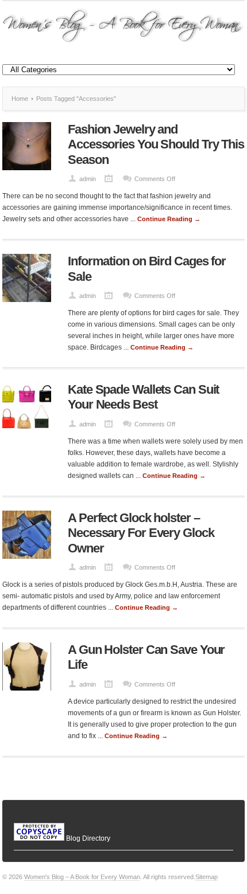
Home (19, 98)
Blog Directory (88, 838)
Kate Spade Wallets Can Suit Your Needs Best (143, 396)
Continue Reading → (168, 218)
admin (87, 178)
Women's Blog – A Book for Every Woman (82, 876)
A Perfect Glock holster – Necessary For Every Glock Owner (141, 533)
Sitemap (206, 876)
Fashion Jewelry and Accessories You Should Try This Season (156, 144)
